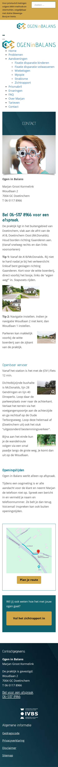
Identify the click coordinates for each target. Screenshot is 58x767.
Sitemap (7, 755)
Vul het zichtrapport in (29, 618)
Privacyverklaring (13, 740)
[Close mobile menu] (3, 39)
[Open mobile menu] (3, 35)
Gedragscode (10, 733)
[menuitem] (12, 51)
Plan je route (29, 580)
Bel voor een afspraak (17, 694)
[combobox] (43, 5)
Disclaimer (9, 748)
